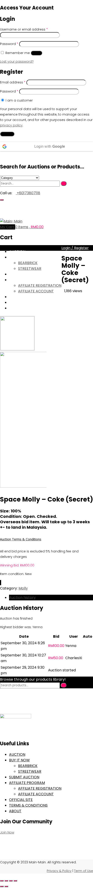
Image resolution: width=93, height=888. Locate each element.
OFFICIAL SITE (21, 296)
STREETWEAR (29, 268)
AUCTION (17, 251)
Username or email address (24, 29)
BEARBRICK (27, 262)
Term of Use (83, 871)
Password (9, 44)
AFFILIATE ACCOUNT (36, 291)
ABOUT (15, 308)
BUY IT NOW (19, 257)
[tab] (51, 597)
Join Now (7, 832)
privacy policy (11, 125)
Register (7, 134)
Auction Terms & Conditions (20, 539)
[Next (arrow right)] (6, 886)
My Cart (7, 227)
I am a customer (19, 100)
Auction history (22, 597)
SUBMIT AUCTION (24, 274)
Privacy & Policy (59, 871)
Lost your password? (17, 61)
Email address (13, 82)
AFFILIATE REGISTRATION (39, 285)
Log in (36, 53)
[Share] (11, 880)
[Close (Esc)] (15, 880)
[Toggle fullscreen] (6, 880)
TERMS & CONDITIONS (28, 302)
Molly (23, 588)
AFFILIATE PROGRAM (27, 279)
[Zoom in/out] (2, 880)
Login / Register (75, 248)
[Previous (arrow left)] (2, 886)
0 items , (29, 227)
